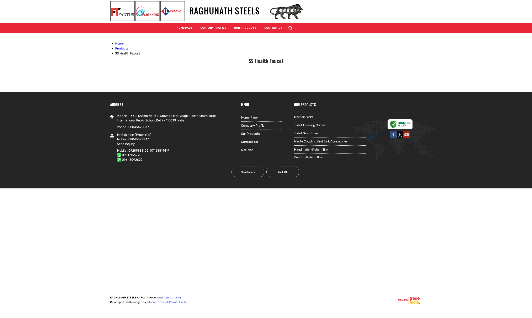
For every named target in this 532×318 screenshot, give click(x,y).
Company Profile (213, 27)
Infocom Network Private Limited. (168, 302)
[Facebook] (393, 137)
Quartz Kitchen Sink (308, 158)
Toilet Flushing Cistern (310, 125)
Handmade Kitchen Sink (311, 149)
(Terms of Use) (171, 297)
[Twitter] (400, 137)
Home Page (184, 27)
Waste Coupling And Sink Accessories (321, 141)
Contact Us (273, 27)
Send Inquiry (126, 144)
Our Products (245, 27)
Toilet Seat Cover (306, 133)
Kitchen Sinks (303, 117)
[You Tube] (406, 137)
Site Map (247, 150)
